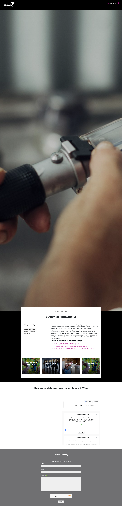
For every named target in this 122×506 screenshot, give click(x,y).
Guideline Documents (29, 331)
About (47, 6)
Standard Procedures (29, 329)
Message (44, 475)
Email (43, 469)
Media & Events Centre (97, 6)
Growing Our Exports (68, 6)
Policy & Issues (56, 6)
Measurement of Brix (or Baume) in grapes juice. (67, 343)
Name (43, 463)
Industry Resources (82, 6)
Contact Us (116, 6)
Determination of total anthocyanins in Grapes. (66, 345)
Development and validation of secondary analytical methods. (71, 346)
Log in (107, 3)
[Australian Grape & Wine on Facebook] (67, 404)
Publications (27, 333)
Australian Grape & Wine (84, 405)
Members (108, 6)
